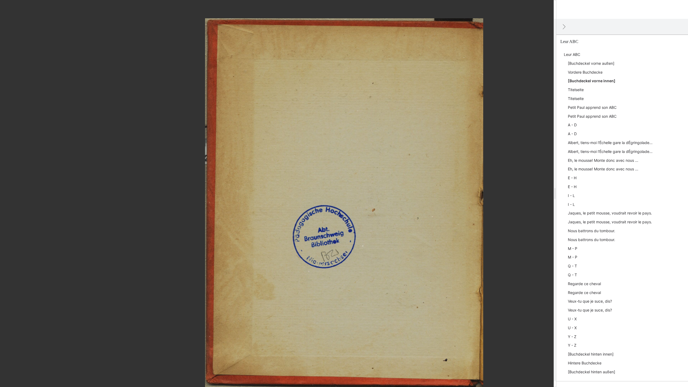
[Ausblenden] (564, 26)
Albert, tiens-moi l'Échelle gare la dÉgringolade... (610, 142)
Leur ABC (572, 54)
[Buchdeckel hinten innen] (591, 354)
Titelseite (576, 89)
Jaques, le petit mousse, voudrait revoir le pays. (610, 213)
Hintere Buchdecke (584, 363)
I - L (571, 195)
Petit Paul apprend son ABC (592, 107)
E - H (572, 177)
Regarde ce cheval (584, 283)
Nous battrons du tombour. (591, 230)
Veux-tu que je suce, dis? (590, 301)
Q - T (572, 266)
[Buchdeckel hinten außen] (591, 372)
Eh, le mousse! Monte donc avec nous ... (603, 160)
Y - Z (572, 336)
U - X (572, 319)
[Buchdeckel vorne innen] (591, 80)
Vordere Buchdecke (585, 72)
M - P (572, 248)
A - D (572, 125)
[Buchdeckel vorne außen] (591, 63)
